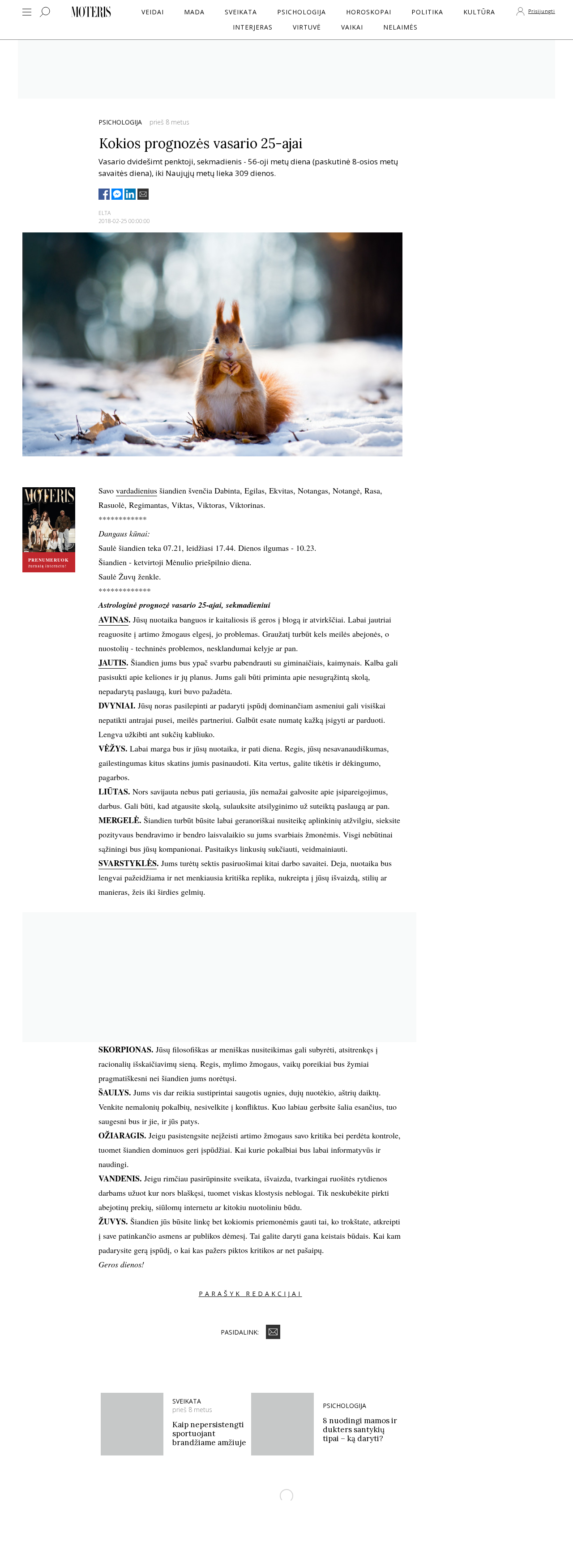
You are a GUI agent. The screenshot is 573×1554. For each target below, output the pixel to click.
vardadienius (136, 490)
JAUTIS (112, 662)
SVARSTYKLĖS (127, 863)
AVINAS (113, 619)
